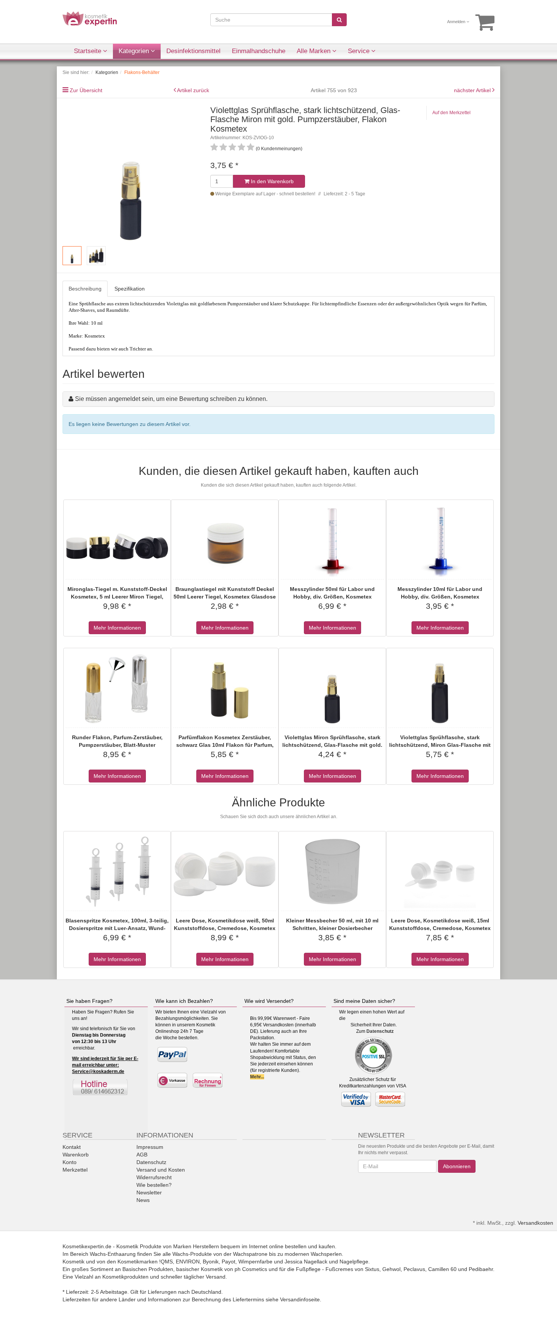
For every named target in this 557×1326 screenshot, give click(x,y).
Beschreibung (85, 289)
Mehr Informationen (117, 628)
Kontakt (72, 1147)
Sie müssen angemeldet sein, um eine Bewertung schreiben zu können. (171, 399)
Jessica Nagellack (306, 1261)
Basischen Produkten (147, 1269)
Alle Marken (314, 51)
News (143, 1200)
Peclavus (414, 1269)
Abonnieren (457, 1166)
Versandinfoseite (300, 1299)
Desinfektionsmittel (193, 51)
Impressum (149, 1147)
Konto (70, 1162)
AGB (141, 1155)
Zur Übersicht (86, 90)
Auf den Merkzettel (451, 112)
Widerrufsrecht (154, 1177)
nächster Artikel (473, 90)
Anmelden (456, 21)
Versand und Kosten (160, 1170)
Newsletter (149, 1192)
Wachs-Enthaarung (113, 1254)
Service (359, 51)
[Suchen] (339, 19)
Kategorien (135, 51)
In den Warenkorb (271, 181)
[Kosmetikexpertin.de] (90, 18)
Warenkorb (76, 1155)
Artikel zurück (193, 90)
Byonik (211, 1261)
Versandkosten (535, 1223)
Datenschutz (380, 1031)
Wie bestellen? (154, 1185)
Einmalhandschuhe (258, 51)
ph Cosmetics (251, 1269)
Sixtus (372, 1269)
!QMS (166, 1261)
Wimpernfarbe (255, 1261)
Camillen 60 (442, 1269)
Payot (228, 1261)
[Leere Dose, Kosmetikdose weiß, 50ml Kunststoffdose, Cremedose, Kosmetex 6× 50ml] (224, 872)
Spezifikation (129, 289)
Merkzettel (75, 1170)
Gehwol (391, 1269)
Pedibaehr (481, 1269)
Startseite (88, 51)
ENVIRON (188, 1261)
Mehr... (257, 1076)
